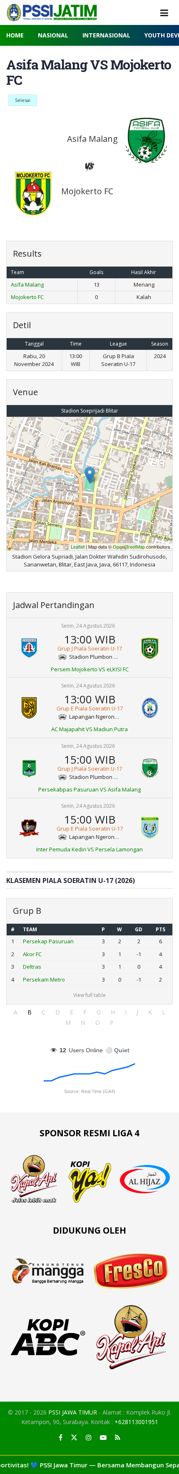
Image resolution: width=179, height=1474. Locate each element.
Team (30, 929)
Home (15, 35)
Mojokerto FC (27, 297)
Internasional (106, 35)
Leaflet (78, 546)
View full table (89, 995)
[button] (15, 1012)
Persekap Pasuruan (48, 941)
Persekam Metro (44, 979)
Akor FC (32, 954)
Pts (160, 929)
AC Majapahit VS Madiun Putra (89, 729)
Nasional (53, 35)
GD (138, 929)
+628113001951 (136, 1422)
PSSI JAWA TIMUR (72, 1412)
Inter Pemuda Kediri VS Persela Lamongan (89, 849)
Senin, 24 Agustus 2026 (88, 625)
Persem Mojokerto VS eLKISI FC (90, 669)
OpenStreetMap (129, 546)
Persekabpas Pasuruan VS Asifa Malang (89, 789)
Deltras (32, 966)
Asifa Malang (27, 284)
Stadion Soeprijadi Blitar (89, 410)
